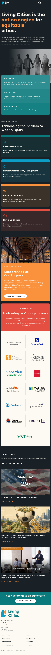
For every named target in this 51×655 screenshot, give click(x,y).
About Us (6, 635)
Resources (6, 642)
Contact (29, 645)
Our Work (6, 638)
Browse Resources (16, 296)
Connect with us (25, 601)
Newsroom (30, 638)
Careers (29, 642)
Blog (28, 635)
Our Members (7, 645)
